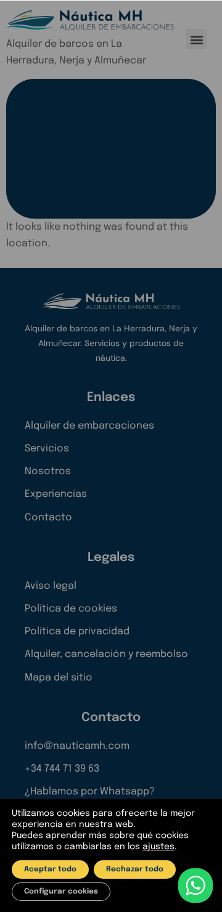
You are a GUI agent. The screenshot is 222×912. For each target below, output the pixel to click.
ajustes (158, 846)
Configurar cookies (61, 891)
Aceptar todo (50, 869)
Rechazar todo (134, 869)
